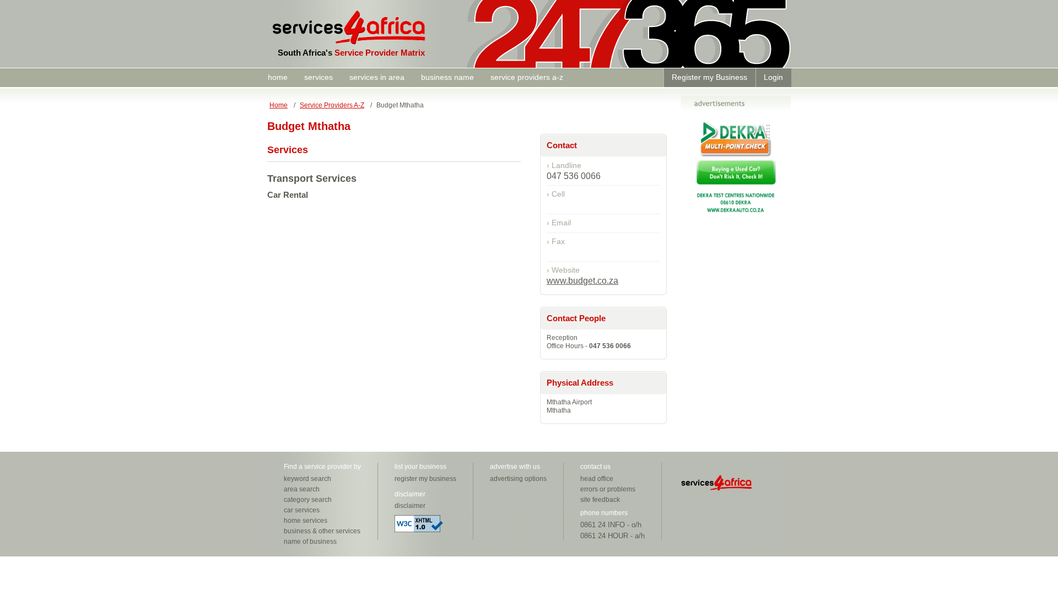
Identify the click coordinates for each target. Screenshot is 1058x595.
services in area (376, 77)
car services (302, 510)
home (278, 77)
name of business (310, 541)
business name (447, 77)
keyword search (307, 479)
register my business (425, 479)
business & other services (322, 531)
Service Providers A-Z (332, 105)
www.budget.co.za (582, 280)
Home (278, 105)
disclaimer (410, 506)
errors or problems (607, 489)
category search (308, 500)
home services (305, 520)
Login (773, 77)
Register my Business (709, 77)
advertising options (518, 479)
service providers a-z (526, 77)
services (318, 77)
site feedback (600, 500)
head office (596, 479)
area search (302, 489)
